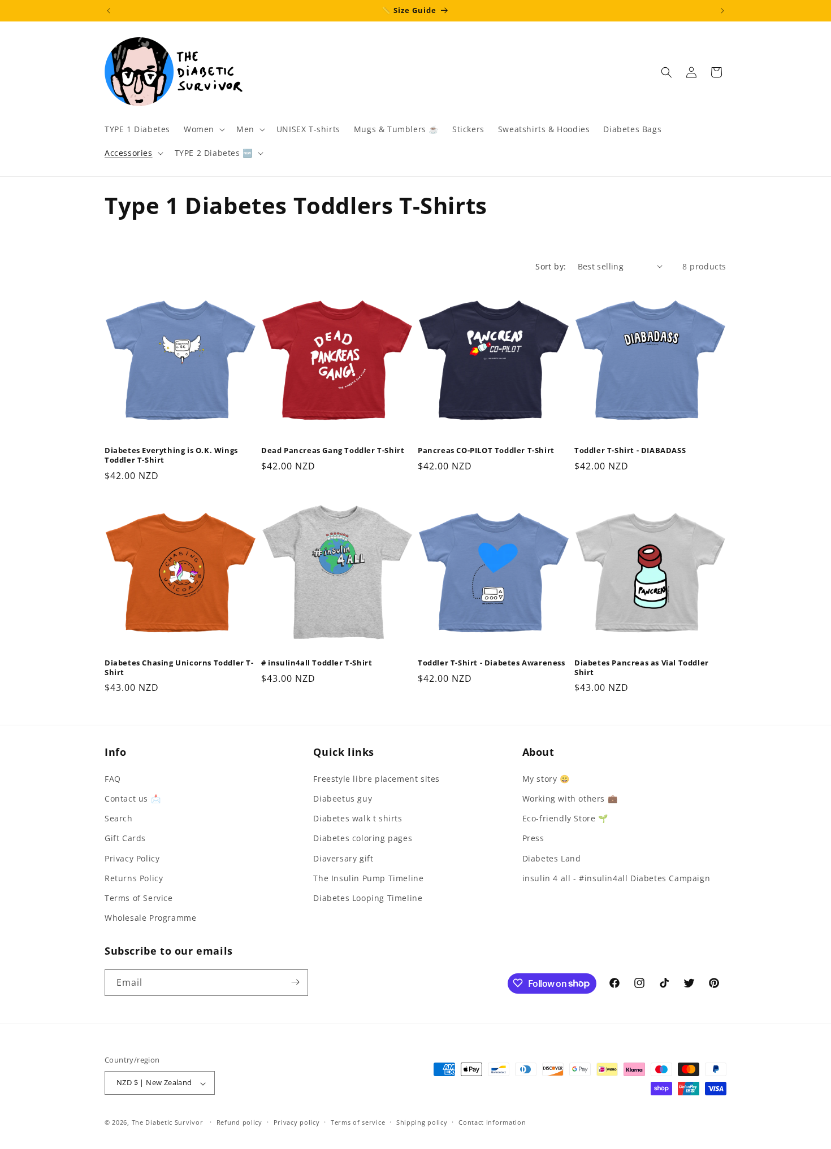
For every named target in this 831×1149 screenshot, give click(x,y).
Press (533, 838)
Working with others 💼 (570, 798)
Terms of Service (139, 897)
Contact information (492, 1122)
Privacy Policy (132, 857)
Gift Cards (125, 838)
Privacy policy (297, 1122)
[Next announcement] (722, 10)
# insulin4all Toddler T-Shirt (316, 663)
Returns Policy (134, 877)
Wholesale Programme (150, 917)
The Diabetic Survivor (168, 1122)
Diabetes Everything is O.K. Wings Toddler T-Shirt (171, 455)
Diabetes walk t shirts (357, 818)
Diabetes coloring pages (362, 838)
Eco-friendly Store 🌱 (565, 818)
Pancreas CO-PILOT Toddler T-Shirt (486, 450)
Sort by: (550, 266)
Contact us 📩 (133, 798)
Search (119, 818)
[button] (203, 129)
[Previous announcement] (108, 10)
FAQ (113, 778)
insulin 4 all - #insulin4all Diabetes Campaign (616, 877)
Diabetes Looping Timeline (367, 897)
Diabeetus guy (342, 798)
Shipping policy (422, 1122)
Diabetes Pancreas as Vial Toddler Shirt (641, 667)
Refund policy (239, 1122)
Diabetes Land (551, 857)
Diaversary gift (343, 857)
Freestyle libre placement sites (376, 778)
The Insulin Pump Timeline (368, 877)
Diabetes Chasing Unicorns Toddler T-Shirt (179, 667)
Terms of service (358, 1122)
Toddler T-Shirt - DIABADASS (630, 450)
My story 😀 (546, 778)
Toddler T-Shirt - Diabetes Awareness (491, 663)
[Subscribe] (295, 982)
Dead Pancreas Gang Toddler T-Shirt (332, 450)
